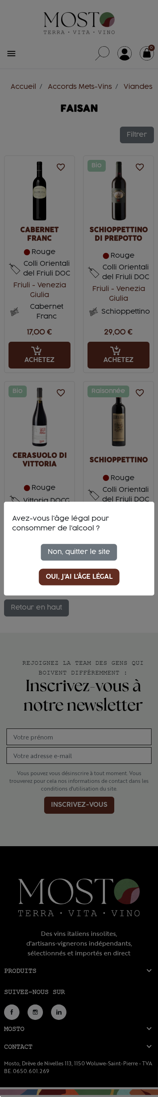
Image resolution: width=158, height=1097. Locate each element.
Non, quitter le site (79, 552)
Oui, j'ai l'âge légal (79, 576)
